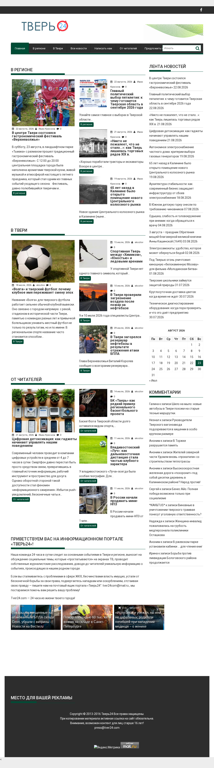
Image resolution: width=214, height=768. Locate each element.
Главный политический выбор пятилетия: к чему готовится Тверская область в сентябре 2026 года (175, 99)
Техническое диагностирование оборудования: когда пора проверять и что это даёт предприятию (175, 308)
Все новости (79, 48)
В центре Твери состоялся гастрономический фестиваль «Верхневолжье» (170, 82)
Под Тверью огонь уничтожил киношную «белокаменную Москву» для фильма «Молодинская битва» (174, 264)
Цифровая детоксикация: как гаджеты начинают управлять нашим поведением (176, 135)
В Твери (58, 48)
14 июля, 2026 (121, 391)
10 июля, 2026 (121, 285)
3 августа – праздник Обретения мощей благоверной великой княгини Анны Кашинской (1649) (175, 237)
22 (191, 363)
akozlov (40, 285)
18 (161, 363)
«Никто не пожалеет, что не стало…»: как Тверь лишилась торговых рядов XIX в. (174, 119)
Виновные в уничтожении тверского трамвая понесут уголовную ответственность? (175, 509)
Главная (20, 48)
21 (184, 363)
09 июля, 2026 (121, 328)
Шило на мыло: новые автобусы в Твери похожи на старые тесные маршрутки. (175, 408)
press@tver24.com (107, 727)
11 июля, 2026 (121, 438)
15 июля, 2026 (121, 242)
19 (168, 363)
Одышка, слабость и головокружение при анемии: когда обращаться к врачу (175, 220)
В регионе (39, 48)
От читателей (128, 48)
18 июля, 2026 (23, 285)
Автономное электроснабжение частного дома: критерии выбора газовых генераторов (172, 151)
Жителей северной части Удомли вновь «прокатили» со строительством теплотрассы (174, 457)
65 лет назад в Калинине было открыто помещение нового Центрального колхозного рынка (172, 168)
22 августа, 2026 (24, 128)
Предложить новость (159, 48)
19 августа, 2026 (123, 178)
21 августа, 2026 (123, 132)
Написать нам (103, 48)
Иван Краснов (47, 128)
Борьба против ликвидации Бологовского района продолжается (172, 558)
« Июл (153, 380)
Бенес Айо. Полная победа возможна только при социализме (173, 493)
